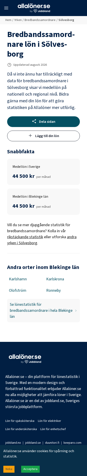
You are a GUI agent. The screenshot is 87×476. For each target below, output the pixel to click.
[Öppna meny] (6, 8)
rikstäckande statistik (25, 237)
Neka (9, 469)
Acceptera (30, 469)
